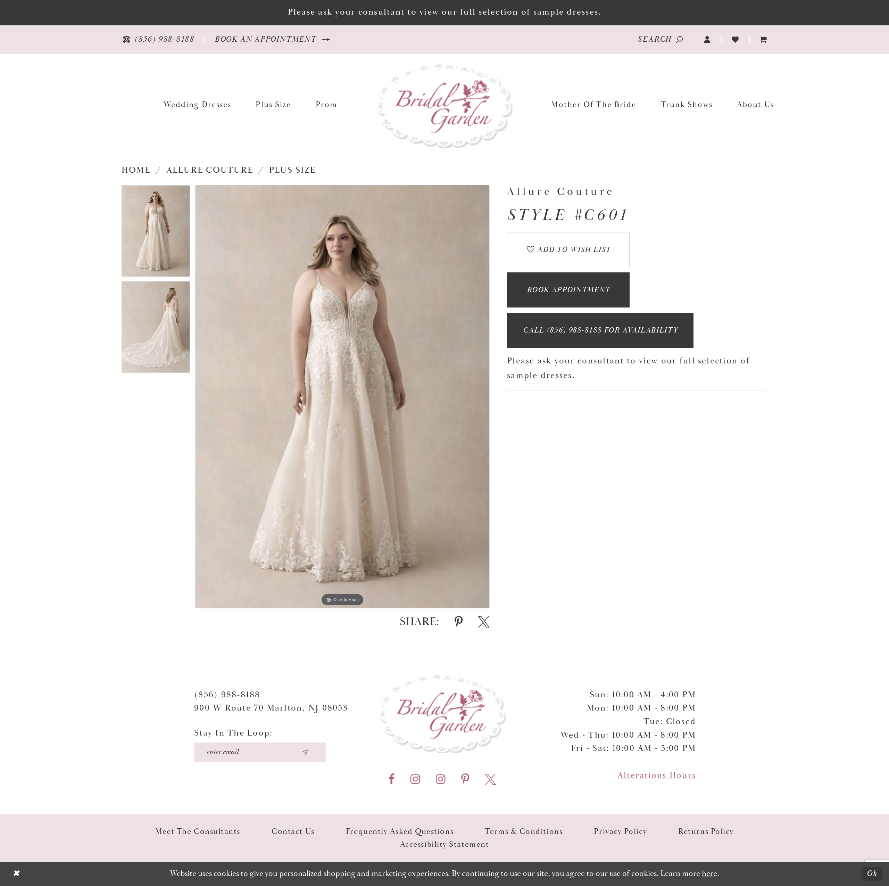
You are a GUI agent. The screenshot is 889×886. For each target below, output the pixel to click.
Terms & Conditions (524, 832)
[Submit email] (305, 752)
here (709, 874)
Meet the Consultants (197, 832)
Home (136, 170)
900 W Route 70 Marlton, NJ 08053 (271, 708)
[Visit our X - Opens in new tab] (490, 779)
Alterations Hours (656, 775)
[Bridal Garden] (444, 104)
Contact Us (293, 832)
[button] (707, 39)
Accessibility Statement (444, 844)
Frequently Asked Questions (400, 832)
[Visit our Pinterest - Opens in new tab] (465, 779)
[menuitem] (763, 39)
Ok (872, 874)
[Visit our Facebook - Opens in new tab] (391, 779)
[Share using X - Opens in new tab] (484, 622)
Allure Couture (209, 170)
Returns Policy (706, 832)
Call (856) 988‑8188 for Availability (600, 330)
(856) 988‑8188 (227, 694)
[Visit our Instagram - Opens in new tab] (415, 779)
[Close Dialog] (16, 873)
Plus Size (292, 170)
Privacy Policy (620, 832)
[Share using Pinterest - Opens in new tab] (459, 622)
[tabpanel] (156, 233)
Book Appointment (568, 290)
